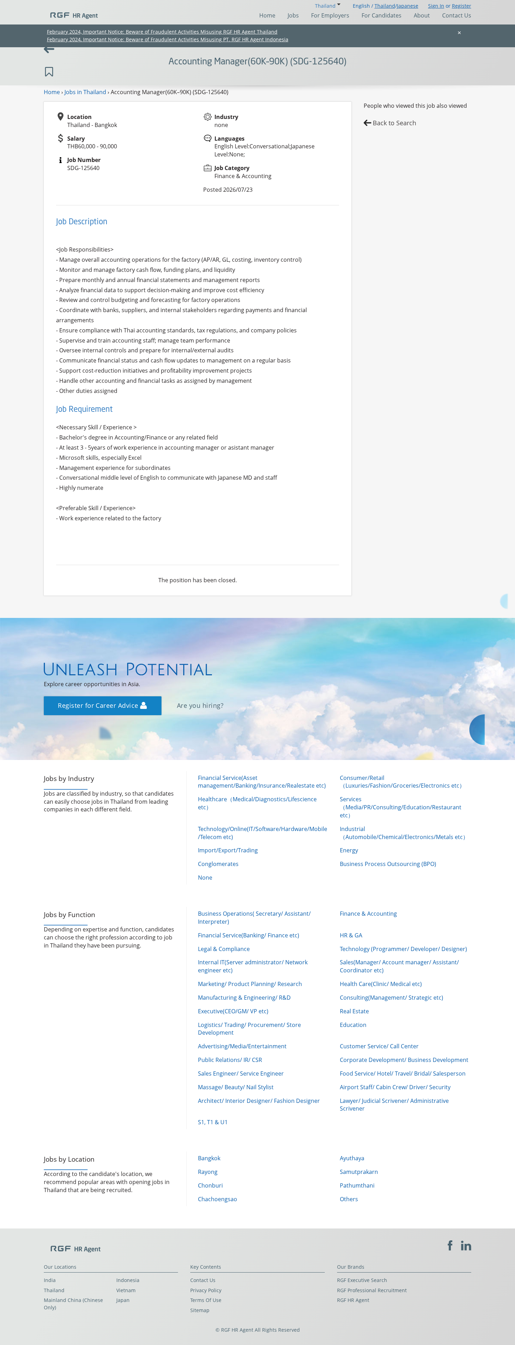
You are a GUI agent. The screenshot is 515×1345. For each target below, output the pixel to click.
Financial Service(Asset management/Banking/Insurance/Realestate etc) (262, 782)
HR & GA (351, 935)
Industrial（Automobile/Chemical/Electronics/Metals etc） (404, 833)
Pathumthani (357, 1185)
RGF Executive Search (362, 1280)
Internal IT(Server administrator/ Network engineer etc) (253, 966)
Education (353, 1025)
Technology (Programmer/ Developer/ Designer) (403, 949)
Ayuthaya (352, 1158)
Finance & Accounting (368, 913)
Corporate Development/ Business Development (404, 1060)
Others (349, 1199)
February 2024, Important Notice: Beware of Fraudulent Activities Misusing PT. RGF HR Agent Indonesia (167, 39)
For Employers (330, 15)
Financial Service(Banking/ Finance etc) (248, 935)
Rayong (208, 1172)
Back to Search (394, 123)
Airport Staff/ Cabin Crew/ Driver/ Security (395, 1087)
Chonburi (210, 1185)
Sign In (436, 5)
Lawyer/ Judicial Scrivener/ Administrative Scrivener (394, 1105)
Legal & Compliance (224, 949)
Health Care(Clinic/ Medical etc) (381, 984)
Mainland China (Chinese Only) (73, 1304)
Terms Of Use (205, 1300)
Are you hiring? (200, 705)
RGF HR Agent (353, 1300)
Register (461, 5)
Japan (123, 1300)
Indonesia (127, 1280)
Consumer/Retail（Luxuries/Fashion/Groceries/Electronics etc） (402, 782)
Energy (349, 850)
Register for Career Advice (99, 705)
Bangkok (209, 1158)
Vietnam (126, 1290)
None (205, 877)
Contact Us (456, 15)
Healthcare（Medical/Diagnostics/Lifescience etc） (257, 803)
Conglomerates (218, 864)
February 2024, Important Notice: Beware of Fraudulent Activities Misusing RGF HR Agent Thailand (162, 31)
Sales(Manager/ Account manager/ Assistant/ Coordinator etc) (399, 966)
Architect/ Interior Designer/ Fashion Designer (259, 1101)
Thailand (385, 5)
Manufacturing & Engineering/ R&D (244, 997)
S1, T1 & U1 (213, 1122)
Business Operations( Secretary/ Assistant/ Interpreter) (254, 917)
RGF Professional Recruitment (372, 1290)
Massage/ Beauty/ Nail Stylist (236, 1087)
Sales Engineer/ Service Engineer (241, 1073)
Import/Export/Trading (228, 850)
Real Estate (354, 1011)
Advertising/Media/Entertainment (242, 1046)
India (50, 1280)
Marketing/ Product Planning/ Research (250, 984)
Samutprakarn (359, 1172)
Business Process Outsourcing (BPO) (388, 864)
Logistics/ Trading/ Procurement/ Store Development (249, 1029)
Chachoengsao (217, 1199)
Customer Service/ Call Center (379, 1046)
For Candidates (381, 15)
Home (267, 15)
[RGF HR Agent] (71, 12)
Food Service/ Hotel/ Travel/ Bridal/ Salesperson (403, 1073)
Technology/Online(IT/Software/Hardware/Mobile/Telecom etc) (262, 833)
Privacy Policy (205, 1290)
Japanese (407, 5)
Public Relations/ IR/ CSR (230, 1060)
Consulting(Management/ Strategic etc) (391, 997)
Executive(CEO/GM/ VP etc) (233, 1011)
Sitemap (200, 1310)
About (422, 15)
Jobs (293, 15)
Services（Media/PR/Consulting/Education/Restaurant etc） (400, 807)
